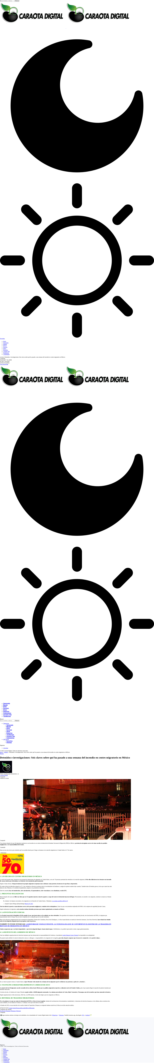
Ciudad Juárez (12, 1008)
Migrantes (31, 1008)
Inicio (1, 752)
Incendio (23, 1008)
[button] (4, 364)
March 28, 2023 (29, 903)
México (27, 1008)
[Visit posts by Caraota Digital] (6, 772)
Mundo (6, 752)
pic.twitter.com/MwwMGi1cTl (60, 901)
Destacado (18, 1008)
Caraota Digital (4, 775)
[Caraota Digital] (66, 391)
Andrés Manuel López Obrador (70, 935)
